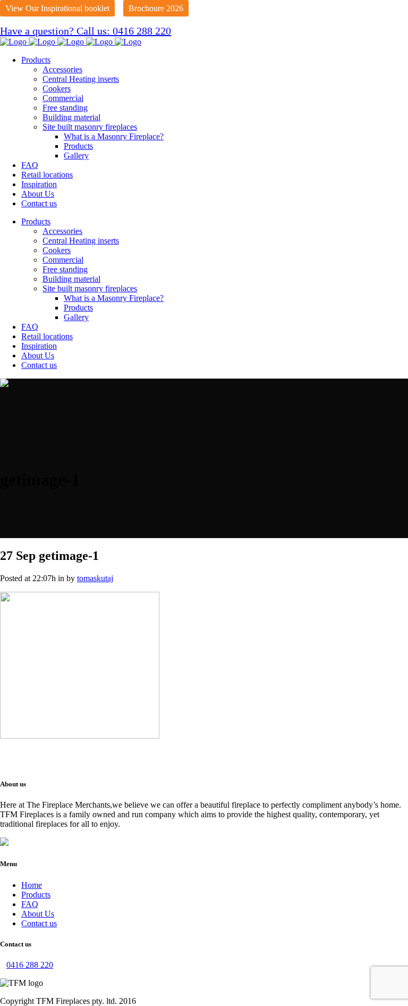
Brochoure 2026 (156, 8)
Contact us (39, 923)
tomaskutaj (95, 578)
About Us (37, 913)
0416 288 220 (29, 964)
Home (31, 885)
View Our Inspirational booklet (57, 8)
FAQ (29, 904)
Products (35, 894)
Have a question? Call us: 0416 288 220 (85, 31)
